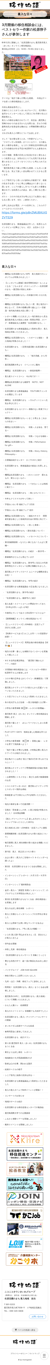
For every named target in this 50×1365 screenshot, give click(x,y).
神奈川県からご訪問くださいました (20, 975)
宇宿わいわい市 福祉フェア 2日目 (19, 504)
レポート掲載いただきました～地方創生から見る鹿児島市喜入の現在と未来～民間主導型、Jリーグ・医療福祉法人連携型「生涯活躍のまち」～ (26, 319)
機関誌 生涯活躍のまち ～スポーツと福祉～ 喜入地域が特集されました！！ (26, 339)
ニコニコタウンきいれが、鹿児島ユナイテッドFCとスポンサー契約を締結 (26, 787)
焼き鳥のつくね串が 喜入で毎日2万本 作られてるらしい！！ (26, 760)
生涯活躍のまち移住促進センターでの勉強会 (24, 1107)
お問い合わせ (37, 1316)
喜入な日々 (9, 266)
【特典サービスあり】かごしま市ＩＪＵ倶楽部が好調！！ (26, 635)
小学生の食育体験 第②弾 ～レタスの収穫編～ (26, 708)
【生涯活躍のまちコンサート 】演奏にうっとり (25, 955)
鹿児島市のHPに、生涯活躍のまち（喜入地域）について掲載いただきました (25, 998)
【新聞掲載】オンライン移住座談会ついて (23, 618)
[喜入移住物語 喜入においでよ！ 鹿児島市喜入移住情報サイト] (25, 4)
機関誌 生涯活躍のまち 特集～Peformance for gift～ (25, 443)
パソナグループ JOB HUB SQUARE (21, 970)
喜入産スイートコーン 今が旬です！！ (22, 376)
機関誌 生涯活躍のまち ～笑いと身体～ (22, 525)
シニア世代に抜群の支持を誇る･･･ (20, 1075)
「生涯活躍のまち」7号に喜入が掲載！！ (23, 929)
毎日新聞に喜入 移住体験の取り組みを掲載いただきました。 (26, 844)
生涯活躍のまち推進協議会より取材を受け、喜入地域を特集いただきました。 (26, 330)
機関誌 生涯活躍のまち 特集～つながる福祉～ (26, 436)
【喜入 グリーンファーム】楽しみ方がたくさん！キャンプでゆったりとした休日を (26, 820)
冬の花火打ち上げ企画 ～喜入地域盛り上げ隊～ (26, 702)
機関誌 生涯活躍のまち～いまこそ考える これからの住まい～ (26, 420)
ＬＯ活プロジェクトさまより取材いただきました (26, 696)
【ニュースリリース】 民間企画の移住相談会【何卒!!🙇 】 (26, 644)
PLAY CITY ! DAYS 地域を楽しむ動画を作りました (26, 733)
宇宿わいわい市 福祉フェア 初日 (19, 510)
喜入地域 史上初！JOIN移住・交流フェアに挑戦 (26, 828)
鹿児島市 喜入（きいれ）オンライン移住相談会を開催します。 (26, 715)
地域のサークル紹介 (13, 1101)
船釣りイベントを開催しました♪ (19, 1124)
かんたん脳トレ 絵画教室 (16, 1005)
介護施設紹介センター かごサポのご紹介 (23, 460)
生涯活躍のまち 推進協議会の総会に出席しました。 (26, 467)
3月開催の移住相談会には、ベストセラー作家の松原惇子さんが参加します (26, 671)
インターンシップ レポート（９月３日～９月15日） (25, 877)
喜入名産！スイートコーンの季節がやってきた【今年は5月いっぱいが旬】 (25, 605)
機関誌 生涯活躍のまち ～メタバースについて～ (26, 536)
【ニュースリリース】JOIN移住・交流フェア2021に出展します (24, 626)
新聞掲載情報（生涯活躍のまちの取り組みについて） (26, 835)
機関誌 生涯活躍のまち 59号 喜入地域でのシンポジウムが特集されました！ (26, 275)
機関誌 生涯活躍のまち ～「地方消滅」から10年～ (26, 357)
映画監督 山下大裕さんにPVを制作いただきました (26, 796)
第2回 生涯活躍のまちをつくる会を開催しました (26, 868)
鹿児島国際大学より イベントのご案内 (22, 365)
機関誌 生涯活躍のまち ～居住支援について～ (25, 530)
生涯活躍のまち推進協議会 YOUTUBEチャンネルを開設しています (26, 392)
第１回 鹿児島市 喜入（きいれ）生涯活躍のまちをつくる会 (26, 1045)
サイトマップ (34, 1353)
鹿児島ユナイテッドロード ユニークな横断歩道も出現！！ (26, 573)
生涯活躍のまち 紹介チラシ (17, 1037)
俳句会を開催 (11, 943)
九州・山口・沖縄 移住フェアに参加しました (25, 981)
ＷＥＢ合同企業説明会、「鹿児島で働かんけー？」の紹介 (24, 662)
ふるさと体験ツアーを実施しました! (20, 1119)
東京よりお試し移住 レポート (18, 1052)
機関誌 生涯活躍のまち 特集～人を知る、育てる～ (26, 429)
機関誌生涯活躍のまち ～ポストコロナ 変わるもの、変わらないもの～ (26, 476)
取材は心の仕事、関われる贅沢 (18, 1063)
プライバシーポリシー (19, 1353)
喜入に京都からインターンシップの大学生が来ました (26, 915)
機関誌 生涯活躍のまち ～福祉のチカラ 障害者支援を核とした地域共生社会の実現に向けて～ (26, 517)
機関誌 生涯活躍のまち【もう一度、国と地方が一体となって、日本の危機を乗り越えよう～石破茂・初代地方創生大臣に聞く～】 (26, 307)
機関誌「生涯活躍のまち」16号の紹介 (21, 581)
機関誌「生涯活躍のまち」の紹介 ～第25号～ (25, 551)
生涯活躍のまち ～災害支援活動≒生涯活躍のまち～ (26, 348)
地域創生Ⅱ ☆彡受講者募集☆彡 (18, 1058)
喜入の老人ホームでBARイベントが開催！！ (24, 1090)
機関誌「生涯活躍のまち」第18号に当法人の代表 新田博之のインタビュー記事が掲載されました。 (26, 564)
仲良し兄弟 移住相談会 (15, 949)
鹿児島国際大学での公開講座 (17, 1113)
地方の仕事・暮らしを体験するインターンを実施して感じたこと (26, 653)
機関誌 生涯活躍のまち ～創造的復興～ (23, 370)
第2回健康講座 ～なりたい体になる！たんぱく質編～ (26, 544)
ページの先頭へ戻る (26, 1330)
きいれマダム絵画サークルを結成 (19, 1026)
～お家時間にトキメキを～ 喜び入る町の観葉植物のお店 (26, 778)
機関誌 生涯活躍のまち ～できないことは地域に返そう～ (26, 485)
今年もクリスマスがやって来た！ (19, 498)
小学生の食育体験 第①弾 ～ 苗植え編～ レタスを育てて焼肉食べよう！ (26, 742)
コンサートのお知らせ (14, 1095)
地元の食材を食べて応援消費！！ (19, 804)
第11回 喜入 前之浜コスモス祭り (21, 851)
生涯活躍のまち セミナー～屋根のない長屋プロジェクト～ (26, 411)
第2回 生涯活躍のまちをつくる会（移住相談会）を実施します (26, 901)
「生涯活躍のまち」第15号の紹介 (19, 592)
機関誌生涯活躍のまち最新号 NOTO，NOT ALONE (24, 383)
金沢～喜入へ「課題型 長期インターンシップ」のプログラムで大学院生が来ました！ (26, 892)
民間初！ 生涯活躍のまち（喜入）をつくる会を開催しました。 (26, 989)
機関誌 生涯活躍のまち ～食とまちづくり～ (25, 493)
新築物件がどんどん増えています (19, 557)
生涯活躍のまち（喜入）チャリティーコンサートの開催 (26, 1018)
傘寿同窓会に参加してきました (18, 1031)
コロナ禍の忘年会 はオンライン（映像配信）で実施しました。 (26, 680)
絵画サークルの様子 (13, 1069)
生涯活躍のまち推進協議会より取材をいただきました (26, 1082)
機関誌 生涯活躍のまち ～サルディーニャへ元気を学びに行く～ (26, 402)
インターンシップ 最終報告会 (19, 884)
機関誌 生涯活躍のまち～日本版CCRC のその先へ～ (26, 296)
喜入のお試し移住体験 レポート (20, 908)
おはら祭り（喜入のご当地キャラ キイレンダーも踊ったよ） (26, 859)
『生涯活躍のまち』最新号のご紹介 (21, 598)
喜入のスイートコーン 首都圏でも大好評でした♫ (26, 1011)
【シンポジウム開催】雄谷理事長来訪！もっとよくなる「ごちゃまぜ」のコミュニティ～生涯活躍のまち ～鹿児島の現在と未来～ (26, 286)
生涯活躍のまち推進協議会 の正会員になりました (26, 586)
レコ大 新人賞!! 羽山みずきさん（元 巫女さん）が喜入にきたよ (26, 936)
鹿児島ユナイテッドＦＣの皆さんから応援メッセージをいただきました (26, 689)
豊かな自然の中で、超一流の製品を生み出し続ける (26, 962)
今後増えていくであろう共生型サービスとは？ (25, 613)
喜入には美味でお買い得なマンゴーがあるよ (24, 923)
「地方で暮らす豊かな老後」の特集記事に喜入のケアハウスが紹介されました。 (26, 751)
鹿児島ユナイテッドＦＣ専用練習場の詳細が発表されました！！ (26, 769)
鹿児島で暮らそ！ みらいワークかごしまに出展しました (26, 724)
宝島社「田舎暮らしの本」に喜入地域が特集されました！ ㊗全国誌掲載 (26, 811)
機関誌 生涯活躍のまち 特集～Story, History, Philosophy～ (26, 452)
